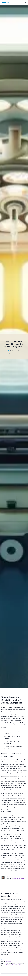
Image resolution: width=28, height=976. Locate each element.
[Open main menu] (25, 2)
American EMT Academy (17, 878)
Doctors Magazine (15, 350)
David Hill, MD (9, 961)
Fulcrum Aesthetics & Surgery (13, 964)
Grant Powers (9, 876)
